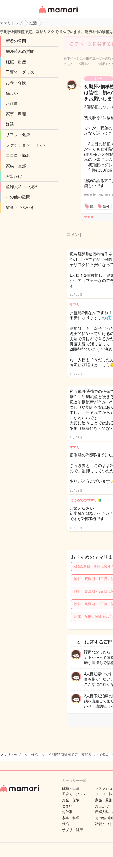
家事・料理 (16, 113)
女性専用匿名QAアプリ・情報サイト (58, 13)
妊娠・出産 (16, 62)
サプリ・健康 (18, 134)
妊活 (10, 124)
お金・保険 (16, 82)
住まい (12, 93)
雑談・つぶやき (20, 207)
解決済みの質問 (20, 51)
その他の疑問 (18, 197)
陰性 (106, 207)
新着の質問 (16, 41)
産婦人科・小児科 (22, 186)
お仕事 (12, 103)
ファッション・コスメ (26, 145)
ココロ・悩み (18, 155)
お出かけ (14, 176)
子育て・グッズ (20, 72)
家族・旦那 (16, 165)
